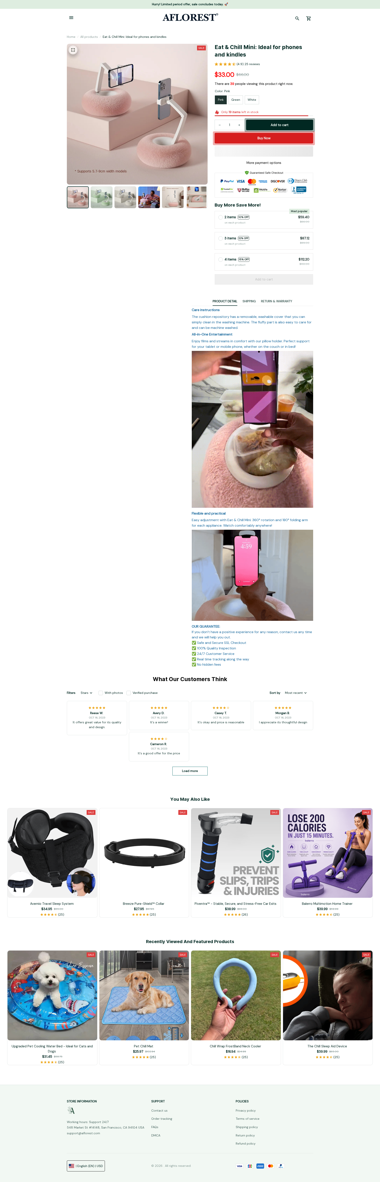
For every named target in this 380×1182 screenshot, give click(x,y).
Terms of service (247, 1119)
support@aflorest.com (83, 1133)
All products (89, 37)
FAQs (154, 1127)
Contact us (159, 1110)
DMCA (155, 1135)
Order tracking (161, 1119)
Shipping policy (247, 1127)
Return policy (245, 1135)
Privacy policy (246, 1110)
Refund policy (246, 1143)
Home (71, 37)
